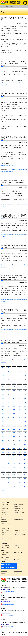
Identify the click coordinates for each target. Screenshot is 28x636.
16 (8, 379)
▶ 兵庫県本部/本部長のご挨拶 (7, 538)
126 (8, 463)
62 (14, 413)
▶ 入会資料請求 (4, 512)
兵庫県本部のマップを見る (8, 591)
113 (19, 452)
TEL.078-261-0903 (5, 601)
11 (8, 375)
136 (8, 471)
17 (14, 379)
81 (8, 429)
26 (8, 387)
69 (25, 417)
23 (19, 383)
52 (14, 406)
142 (14, 475)
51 (8, 406)
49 (25, 402)
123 (19, 459)
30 (3, 390)
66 (8, 417)
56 (8, 409)
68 (19, 417)
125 (3, 463)
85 (3, 432)
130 (3, 467)
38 (19, 394)
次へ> (8, 490)
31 (8, 390)
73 (19, 421)
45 (3, 402)
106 (8, 448)
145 (3, 478)
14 (25, 375)
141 (8, 475)
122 (14, 459)
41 (8, 398)
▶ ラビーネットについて (6, 506)
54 (25, 406)
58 (19, 409)
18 (19, 379)
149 (25, 478)
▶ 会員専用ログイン (5, 559)
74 (25, 421)
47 (14, 402)
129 (25, 463)
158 (19, 486)
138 (19, 471)
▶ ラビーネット (17, 559)
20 (3, 383)
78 (19, 425)
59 (25, 409)
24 (25, 383)
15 (3, 379)
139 (25, 471)
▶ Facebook (3, 554)
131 (8, 467)
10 (3, 375)
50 (3, 406)
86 (8, 432)
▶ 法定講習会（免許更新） (6, 525)
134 (25, 467)
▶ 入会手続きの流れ (5, 508)
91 (8, 436)
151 (8, 482)
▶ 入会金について (17, 506)
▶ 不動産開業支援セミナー (19, 512)
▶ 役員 (15, 538)
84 (25, 429)
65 (3, 417)
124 (25, 459)
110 (3, 452)
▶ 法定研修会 (3, 519)
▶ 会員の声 (3, 510)
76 (8, 425)
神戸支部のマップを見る (8, 604)
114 (25, 452)
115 (3, 455)
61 (8, 413)
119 (25, 455)
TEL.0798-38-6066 (5, 624)
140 (3, 475)
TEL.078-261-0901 (5, 589)
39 (25, 394)
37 (14, 394)
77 (14, 425)
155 (3, 486)
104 (25, 444)
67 (14, 417)
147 (14, 478)
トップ (2, 6)
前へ (3, 367)
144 (25, 475)
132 (14, 467)
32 (14, 390)
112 (14, 452)
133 (19, 467)
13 (19, 375)
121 (8, 459)
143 (19, 475)
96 (8, 440)
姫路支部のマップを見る (8, 615)
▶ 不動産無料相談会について (6, 545)
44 (25, 398)
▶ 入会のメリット (4, 504)
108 (19, 448)
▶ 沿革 (15, 532)
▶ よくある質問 (17, 510)
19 (25, 379)
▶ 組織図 (2, 534)
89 (25, 432)
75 (3, 425)
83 (19, 429)
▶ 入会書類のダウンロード (19, 508)
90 (3, 436)
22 (14, 383)
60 (3, 413)
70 (3, 421)
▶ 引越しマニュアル (5, 547)
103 (19, 444)
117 (14, 455)
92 (14, 436)
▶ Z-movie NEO (4, 521)
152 (14, 482)
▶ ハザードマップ (17, 547)
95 (3, 440)
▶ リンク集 (3, 573)
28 (19, 387)
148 (19, 478)
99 (25, 440)
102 (14, 444)
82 (14, 429)
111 (8, 452)
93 (19, 436)
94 (25, 436)
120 (3, 459)
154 (25, 482)
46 (8, 402)
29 (25, 387)
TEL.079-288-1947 (5, 613)
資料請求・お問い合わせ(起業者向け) (8, 567)
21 (8, 383)
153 (19, 482)
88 (19, 432)
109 (25, 448)
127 (14, 463)
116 (8, 455)
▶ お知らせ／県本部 (5, 552)
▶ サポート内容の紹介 (18, 504)
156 (8, 486)
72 (14, 421)
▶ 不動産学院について (18, 519)
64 (25, 413)
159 (25, 486)
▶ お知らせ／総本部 (18, 552)
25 (3, 387)
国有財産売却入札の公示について (9, 165)
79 (25, 425)
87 (14, 432)
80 (3, 429)
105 (3, 448)
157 (14, 486)
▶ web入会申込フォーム (5, 514)
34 (25, 390)
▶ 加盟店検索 (3, 532)
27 (14, 387)
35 (3, 394)
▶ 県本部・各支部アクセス (6, 530)
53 (19, 406)
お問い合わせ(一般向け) (5, 564)
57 (14, 409)
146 (8, 478)
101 (8, 444)
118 (19, 455)
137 (14, 471)
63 (19, 413)
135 (3, 471)
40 (3, 398)
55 (3, 409)
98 (19, 440)
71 (8, 421)
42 (14, 398)
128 (19, 463)
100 (3, 444)
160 (3, 490)
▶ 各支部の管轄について (19, 530)
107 (14, 448)
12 (14, 375)
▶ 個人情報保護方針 (18, 571)
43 (19, 398)
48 (19, 402)
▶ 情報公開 (3, 540)
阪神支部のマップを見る (8, 626)
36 (8, 394)
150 (3, 482)
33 (19, 390)
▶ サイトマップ (4, 571)
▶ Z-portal (3, 561)
